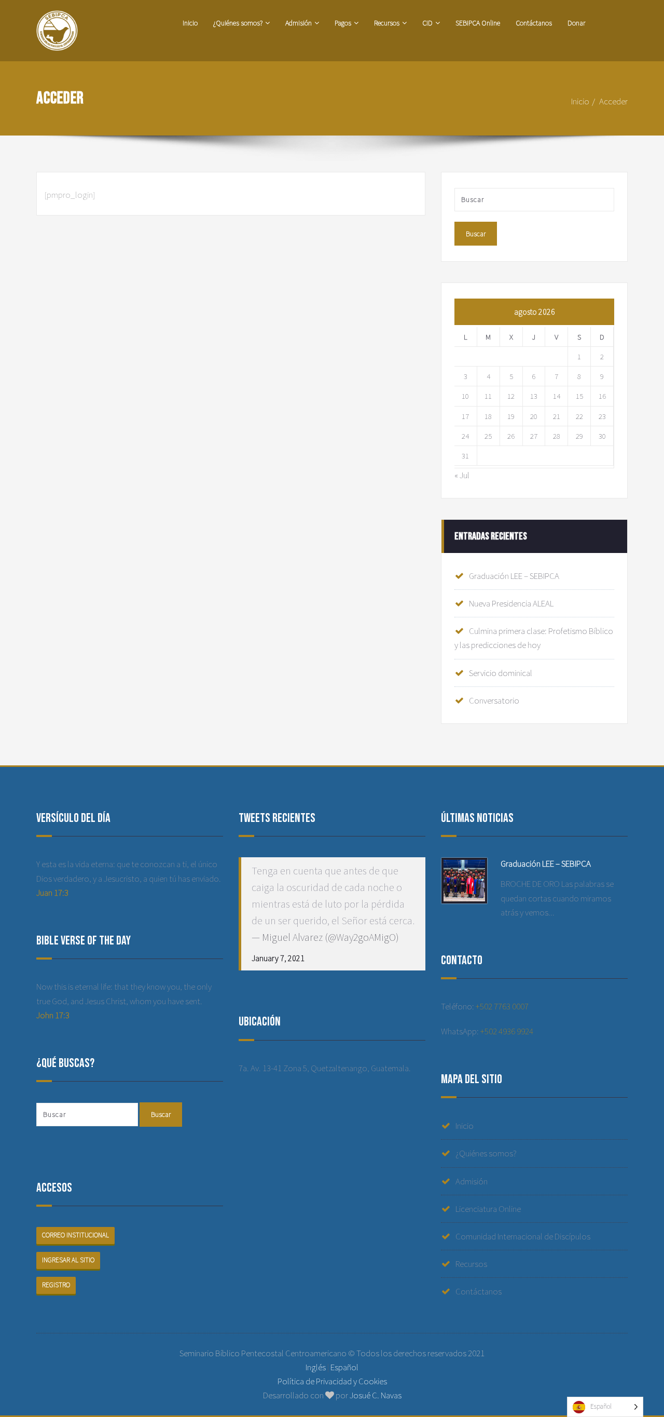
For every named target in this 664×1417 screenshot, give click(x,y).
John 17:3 (53, 1015)
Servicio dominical (500, 673)
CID (427, 23)
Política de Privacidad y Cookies (332, 1381)
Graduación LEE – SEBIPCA (514, 576)
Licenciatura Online (488, 1208)
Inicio (190, 23)
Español (344, 1367)
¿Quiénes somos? (237, 23)
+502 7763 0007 (502, 1006)
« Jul (461, 475)
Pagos (343, 23)
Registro (56, 1284)
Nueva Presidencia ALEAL (511, 603)
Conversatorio (494, 700)
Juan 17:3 (52, 892)
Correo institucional (75, 1235)
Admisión (298, 23)
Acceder (613, 101)
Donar (576, 23)
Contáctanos (534, 23)
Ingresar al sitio (68, 1260)
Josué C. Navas (376, 1395)
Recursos (386, 23)
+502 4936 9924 (506, 1031)
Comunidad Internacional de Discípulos (522, 1236)
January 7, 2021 (278, 958)
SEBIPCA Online (477, 23)
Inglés (316, 1367)
